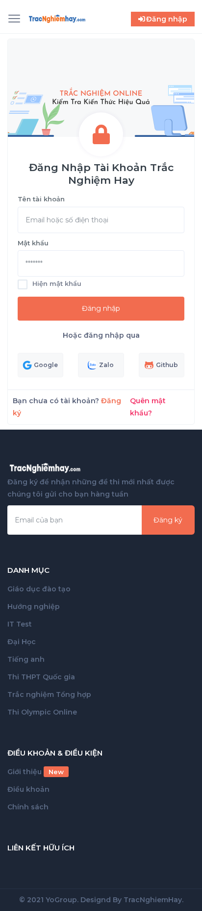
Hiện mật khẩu (56, 283)
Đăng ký (167, 520)
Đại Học (21, 641)
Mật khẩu (33, 243)
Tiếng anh (26, 659)
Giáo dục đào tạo (39, 589)
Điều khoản (28, 789)
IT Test (19, 624)
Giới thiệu (35, 771)
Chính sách (28, 807)
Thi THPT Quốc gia (41, 676)
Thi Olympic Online (42, 712)
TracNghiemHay (153, 899)
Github (167, 365)
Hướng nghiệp (33, 606)
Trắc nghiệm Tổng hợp (49, 694)
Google (46, 365)
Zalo (106, 365)
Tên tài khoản (41, 199)
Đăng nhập (101, 308)
